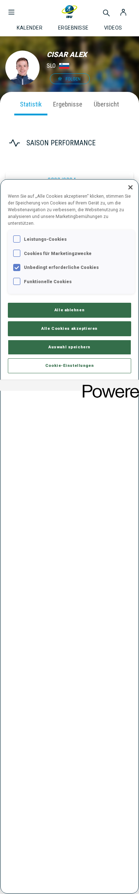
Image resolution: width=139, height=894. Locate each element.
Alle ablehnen (69, 309)
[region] (69, 536)
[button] (11, 8)
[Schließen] (130, 187)
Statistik (31, 104)
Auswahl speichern (69, 346)
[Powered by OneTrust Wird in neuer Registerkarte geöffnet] (108, 386)
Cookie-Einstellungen (69, 365)
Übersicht (106, 104)
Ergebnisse (67, 104)
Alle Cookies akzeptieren (69, 328)
